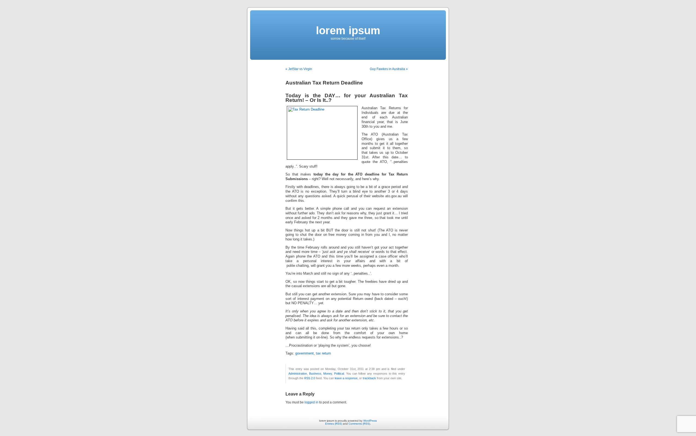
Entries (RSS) (333, 423)
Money (327, 373)
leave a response (346, 378)
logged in (311, 402)
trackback (369, 378)
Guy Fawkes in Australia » (389, 69)
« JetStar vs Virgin (298, 69)
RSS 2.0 (309, 378)
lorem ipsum (348, 30)
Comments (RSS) (359, 423)
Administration (297, 373)
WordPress (370, 420)
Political (339, 373)
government (304, 353)
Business (315, 373)
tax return (323, 353)
